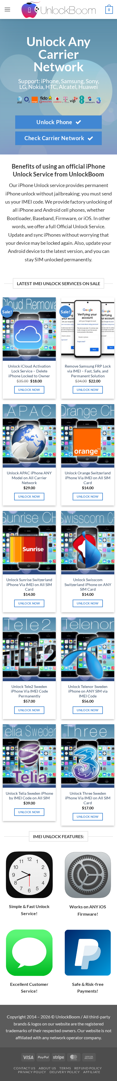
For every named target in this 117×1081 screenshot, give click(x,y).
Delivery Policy (65, 1072)
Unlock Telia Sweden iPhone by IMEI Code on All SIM (29, 795)
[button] (7, 9)
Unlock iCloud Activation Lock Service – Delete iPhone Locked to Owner (29, 371)
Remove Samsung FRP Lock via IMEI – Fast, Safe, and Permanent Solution (88, 371)
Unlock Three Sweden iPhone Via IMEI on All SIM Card (87, 798)
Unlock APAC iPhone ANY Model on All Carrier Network (29, 478)
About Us (47, 1068)
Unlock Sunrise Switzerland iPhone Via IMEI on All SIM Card (29, 584)
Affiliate (91, 1072)
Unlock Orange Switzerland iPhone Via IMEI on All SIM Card (88, 478)
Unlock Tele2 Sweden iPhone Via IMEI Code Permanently (29, 691)
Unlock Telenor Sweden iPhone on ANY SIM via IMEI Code (87, 691)
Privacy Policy (32, 1072)
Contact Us (24, 1068)
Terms (65, 1068)
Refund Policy (88, 1068)
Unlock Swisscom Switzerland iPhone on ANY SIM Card (87, 584)
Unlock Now (29, 389)
